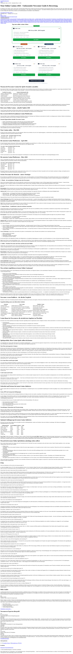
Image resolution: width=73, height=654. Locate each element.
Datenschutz (2, 647)
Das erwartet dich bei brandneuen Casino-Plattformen (53, 18)
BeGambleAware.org (44, 83)
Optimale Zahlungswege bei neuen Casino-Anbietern (33, 22)
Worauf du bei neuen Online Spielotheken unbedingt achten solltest (56, 22)
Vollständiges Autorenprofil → (5, 608)
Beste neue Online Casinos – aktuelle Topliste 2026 (33, 18)
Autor (1, 1)
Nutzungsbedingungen (9, 647)
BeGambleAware (14, 643)
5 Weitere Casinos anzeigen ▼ (36, 80)
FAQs (70, 22)
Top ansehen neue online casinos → (6, 12)
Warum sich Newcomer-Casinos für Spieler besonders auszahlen (12, 18)
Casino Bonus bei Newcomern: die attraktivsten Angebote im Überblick (40, 21)
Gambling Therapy (6, 643)
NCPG (20, 643)
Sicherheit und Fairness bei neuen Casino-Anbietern (13, 22)
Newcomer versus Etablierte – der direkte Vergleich (17, 21)
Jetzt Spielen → (37, 39)
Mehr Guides (3, 23)
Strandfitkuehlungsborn (4, 0)
